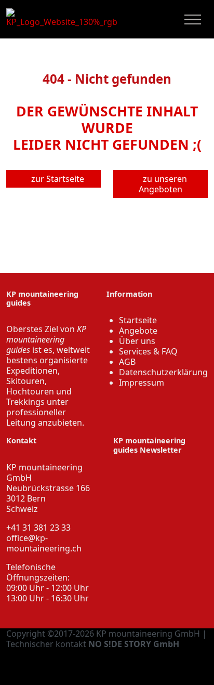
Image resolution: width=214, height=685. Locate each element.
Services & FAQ (148, 351)
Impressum (141, 382)
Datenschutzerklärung (163, 372)
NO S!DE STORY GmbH (133, 644)
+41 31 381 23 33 (38, 527)
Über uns (137, 341)
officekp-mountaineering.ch (44, 543)
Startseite (138, 320)
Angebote (138, 330)
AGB (127, 361)
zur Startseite (56, 179)
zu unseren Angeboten (163, 184)
